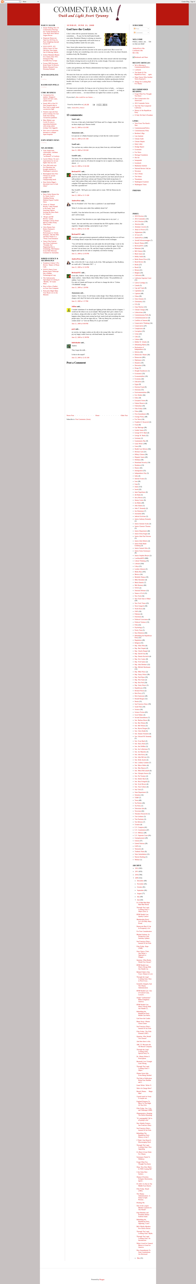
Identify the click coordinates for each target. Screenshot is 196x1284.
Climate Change (140, 310)
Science (137, 709)
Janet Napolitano (140, 492)
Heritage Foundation (141, 155)
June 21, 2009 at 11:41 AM (80, 229)
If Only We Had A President (144, 115)
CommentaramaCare (141, 318)
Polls (136, 625)
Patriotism (138, 617)
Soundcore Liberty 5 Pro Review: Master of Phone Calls (51, 265)
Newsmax (138, 171)
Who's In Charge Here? (144, 1088)
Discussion (138, 365)
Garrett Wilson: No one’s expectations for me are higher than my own (51, 161)
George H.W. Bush (141, 433)
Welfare (137, 860)
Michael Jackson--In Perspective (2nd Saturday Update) (143, 936)
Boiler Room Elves (141, 259)
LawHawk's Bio (138, 50)
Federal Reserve (140, 403)
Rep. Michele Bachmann (142, 667)
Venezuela (138, 849)
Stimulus (137, 795)
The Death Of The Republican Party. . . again (143, 73)
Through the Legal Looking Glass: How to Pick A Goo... (144, 979)
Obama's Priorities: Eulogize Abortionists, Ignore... (145, 1179)
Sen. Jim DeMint (140, 746)
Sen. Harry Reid (140, 744)
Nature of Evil (139, 593)
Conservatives (139, 326)
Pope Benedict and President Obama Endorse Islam (143, 1214)
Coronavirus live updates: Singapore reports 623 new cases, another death (50, 98)
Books (137, 264)
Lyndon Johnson (140, 569)
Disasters (137, 363)
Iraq (136, 484)
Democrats (138, 357)
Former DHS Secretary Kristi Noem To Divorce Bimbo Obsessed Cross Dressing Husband (51, 66)
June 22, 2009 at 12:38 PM (80, 337)
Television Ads (139, 808)
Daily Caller (138, 144)
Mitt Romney (139, 585)
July (138, 897)
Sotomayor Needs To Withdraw (143, 1158)
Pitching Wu (141, 1203)
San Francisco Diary (141, 704)
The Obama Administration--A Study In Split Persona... (143, 1196)
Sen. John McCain (140, 757)
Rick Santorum (139, 696)
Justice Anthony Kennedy (143, 519)
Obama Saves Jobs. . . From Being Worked (144, 1074)
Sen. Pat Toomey (140, 776)
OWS (136, 611)
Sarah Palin (138, 707)
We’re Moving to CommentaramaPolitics (142, 66)
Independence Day (140, 473)
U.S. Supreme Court (141, 835)
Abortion (137, 224)
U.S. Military (139, 833)
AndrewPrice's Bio (139, 48)
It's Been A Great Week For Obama (144, 1153)
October (140, 887)
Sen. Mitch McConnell (142, 771)
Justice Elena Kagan (141, 534)
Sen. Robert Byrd (140, 779)
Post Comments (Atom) (83, 419)
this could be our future (84, 97)
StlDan (74, 306)
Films (136, 411)
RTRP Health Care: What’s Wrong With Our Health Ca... (144, 1006)
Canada (137, 285)
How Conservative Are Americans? (142, 99)
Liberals (137, 563)
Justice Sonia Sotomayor (142, 551)
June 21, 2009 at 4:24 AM (80, 127)
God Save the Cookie (143, 1018)
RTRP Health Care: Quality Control (143, 915)
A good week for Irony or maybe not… (144, 1097)
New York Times (140, 603)
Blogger (101, 1279)
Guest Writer (139, 444)
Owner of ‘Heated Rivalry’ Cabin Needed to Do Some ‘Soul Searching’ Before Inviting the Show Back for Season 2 (50, 209)
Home (97, 415)
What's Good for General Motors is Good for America (145, 1245)
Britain (137, 270)
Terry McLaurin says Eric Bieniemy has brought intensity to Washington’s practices (50, 168)
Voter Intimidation (140, 854)
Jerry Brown (139, 497)
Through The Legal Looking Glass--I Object (143, 1068)
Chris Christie (139, 299)
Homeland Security (141, 462)
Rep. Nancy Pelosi (140, 674)
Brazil (136, 267)
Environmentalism (140, 392)
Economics (138, 373)
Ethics (137, 398)
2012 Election (139, 221)
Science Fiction (140, 712)
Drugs (136, 368)
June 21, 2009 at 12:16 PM (80, 267)
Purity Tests (138, 630)
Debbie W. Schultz (141, 342)
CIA (136, 304)
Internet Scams (139, 479)
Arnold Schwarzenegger (142, 240)
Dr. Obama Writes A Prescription (143, 1057)
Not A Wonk (139, 174)
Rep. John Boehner (141, 664)
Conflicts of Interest (141, 320)
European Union (140, 400)
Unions (137, 841)
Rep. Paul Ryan (140, 677)
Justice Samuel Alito (141, 548)
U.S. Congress (139, 827)
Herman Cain (139, 452)
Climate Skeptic (140, 141)
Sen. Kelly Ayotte (140, 760)
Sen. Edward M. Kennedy (143, 736)
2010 (137, 875)
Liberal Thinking (140, 561)
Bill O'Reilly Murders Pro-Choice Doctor (144, 1227)
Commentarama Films (142, 130)
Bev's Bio (136, 53)
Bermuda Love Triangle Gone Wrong (144, 1062)
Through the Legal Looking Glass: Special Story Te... (143, 1051)
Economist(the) (140, 376)
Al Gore (137, 235)
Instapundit (138, 160)
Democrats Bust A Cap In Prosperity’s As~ (144, 927)
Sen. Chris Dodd (140, 731)
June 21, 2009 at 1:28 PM (80, 287)
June (138, 900)
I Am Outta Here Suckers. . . (142, 1173)
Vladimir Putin (139, 851)
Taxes (136, 800)
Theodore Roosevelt (141, 814)
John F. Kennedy (140, 508)
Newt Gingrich (139, 606)
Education (138, 381)
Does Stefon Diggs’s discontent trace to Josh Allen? (50, 184)
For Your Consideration (144, 931)
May (138, 1258)
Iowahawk (138, 163)
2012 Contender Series (142, 103)
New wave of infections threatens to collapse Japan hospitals (50, 132)
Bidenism (138, 248)
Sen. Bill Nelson (140, 726)
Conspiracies (139, 328)
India (136, 476)
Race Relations (139, 633)
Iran (136, 481)
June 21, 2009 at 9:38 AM (80, 150)
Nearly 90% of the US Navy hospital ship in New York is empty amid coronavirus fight (51, 106)
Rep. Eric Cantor (140, 659)
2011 (137, 871)
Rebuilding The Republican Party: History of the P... (143, 1135)
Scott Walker (139, 715)
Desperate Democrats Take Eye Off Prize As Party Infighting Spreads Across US (51, 41)
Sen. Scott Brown (140, 784)
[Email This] (98, 105)
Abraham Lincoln (140, 227)
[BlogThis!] (100, 105)
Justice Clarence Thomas (142, 526)
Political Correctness (141, 619)
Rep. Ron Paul (139, 682)
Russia (137, 701)
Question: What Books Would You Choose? (144, 961)
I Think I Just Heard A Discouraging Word (144, 1141)
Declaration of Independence (139, 348)
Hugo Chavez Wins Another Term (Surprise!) (143, 78)
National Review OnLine (143, 168)
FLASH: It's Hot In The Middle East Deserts (144, 1185)
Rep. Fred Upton (140, 662)
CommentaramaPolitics (142, 128)
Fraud (136, 425)
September (140, 890)
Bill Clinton (138, 251)
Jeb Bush (137, 495)
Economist (138, 149)
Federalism (138, 406)
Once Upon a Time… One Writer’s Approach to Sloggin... (143, 954)
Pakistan (137, 614)
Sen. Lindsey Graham (142, 762)
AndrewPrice (76, 108)
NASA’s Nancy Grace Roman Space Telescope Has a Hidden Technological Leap (51, 272)
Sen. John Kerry (140, 754)
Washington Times (141, 184)
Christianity (138, 301)
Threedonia (138, 179)
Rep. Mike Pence (140, 672)
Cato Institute (139, 136)
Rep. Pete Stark (140, 680)
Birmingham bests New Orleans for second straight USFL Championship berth (50, 176)
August (139, 893)
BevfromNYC (76, 171)
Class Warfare (139, 307)
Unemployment (140, 838)
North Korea (139, 609)
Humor (82, 108)
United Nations (139, 843)
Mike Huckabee (140, 580)
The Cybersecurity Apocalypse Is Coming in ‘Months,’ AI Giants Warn (51, 281)
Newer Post (70, 415)
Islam (136, 487)
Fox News (138, 152)
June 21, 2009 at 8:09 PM (80, 323)
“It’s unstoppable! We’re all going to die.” (144, 1119)
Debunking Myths (140, 345)
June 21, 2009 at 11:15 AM (80, 195)
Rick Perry (138, 693)
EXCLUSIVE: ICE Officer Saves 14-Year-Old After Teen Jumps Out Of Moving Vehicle (50, 49)
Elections (138, 390)
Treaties (137, 824)
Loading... (44, 79)
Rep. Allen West (140, 645)
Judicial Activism (140, 516)
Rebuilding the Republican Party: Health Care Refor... (144, 1013)
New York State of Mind (142, 599)
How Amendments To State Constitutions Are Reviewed (144, 1252)
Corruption (138, 331)
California (138, 275)
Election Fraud (139, 387)
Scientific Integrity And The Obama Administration (144, 986)
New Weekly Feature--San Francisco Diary (144, 1124)
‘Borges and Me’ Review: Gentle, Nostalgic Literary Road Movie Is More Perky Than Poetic (51, 220)
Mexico (137, 574)
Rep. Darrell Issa (140, 654)
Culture (137, 339)
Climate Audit (139, 139)
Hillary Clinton (139, 454)
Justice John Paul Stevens (143, 536)
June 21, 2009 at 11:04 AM (80, 166)
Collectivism (139, 312)
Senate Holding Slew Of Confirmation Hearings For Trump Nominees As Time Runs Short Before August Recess (51, 31)
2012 (137, 868)
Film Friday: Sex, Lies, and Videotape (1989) (144, 1109)
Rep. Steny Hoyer (140, 685)
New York (138, 596)
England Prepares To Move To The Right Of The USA (144, 1103)
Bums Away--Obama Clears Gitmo (143, 1022)
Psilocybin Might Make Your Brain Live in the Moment (50, 293)
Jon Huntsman (139, 511)
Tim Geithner (139, 816)
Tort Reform (139, 822)
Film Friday (138, 408)
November (140, 884)
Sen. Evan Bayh (140, 741)
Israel (136, 489)
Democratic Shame (141, 355)
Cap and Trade (139, 288)
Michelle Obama (140, 577)
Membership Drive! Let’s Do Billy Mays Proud (144, 921)
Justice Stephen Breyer (142, 555)
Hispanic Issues (139, 457)
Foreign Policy (139, 417)
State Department (140, 792)
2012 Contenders (140, 219)
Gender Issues (139, 430)
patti (73, 329)
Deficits (137, 352)
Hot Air (137, 157)
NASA (137, 588)
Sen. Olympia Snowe (141, 773)
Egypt (136, 384)
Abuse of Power (140, 229)
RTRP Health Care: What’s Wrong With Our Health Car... (144, 967)
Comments (139, 33)
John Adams (138, 505)
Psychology (138, 627)
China (136, 296)
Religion (137, 643)
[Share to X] (102, 105)
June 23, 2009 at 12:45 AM (80, 357)
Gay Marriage (139, 427)
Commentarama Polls (141, 315)
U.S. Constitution (140, 830)
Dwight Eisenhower (141, 371)
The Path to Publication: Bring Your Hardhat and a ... (144, 1080)
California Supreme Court (143, 278)
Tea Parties (138, 803)
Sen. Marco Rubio (140, 765)
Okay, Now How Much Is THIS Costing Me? (144, 1168)
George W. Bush (140, 435)
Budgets (137, 273)
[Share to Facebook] (104, 105)
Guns (136, 446)
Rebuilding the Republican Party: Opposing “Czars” (143, 1221)
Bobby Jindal (139, 256)
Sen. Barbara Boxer (141, 720)
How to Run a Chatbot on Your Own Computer (51, 287)
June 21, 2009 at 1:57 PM (80, 301)
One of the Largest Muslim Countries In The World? (144, 1207)
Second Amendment (141, 717)
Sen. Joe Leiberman (141, 749)
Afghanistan (138, 232)
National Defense (140, 590)
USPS (136, 846)
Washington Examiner (142, 182)
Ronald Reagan (139, 699)
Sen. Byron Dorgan (141, 728)
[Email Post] (93, 104)
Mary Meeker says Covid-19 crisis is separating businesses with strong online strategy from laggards (50, 124)
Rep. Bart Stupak (140, 648)
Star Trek (138, 789)
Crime (137, 334)
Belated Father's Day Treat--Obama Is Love (145, 973)
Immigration (139, 470)
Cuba (136, 337)
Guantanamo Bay (140, 441)
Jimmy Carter (139, 500)
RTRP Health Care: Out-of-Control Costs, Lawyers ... (144, 993)
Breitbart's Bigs (140, 133)
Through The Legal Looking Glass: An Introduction (143, 1238)
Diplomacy (138, 360)
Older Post (124, 415)
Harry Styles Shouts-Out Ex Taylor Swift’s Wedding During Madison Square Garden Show (51, 198)
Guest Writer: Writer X (144, 1085)
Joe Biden (138, 503)
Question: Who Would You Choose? (144, 1037)
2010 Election (139, 216)
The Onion (138, 176)
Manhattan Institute (141, 166)
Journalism (138, 514)
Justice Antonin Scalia (142, 524)
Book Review (139, 262)
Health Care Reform (141, 449)
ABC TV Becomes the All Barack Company (144, 1045)
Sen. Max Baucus (140, 768)
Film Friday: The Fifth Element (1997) (144, 1032)
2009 (137, 878)
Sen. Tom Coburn (140, 787)
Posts (137, 29)
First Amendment (140, 414)
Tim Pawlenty (139, 819)
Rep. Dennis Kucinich (142, 656)
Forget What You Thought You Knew (144, 1163)
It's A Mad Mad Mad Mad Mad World (143, 903)
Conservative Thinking (142, 323)
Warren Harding (140, 857)
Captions (137, 293)
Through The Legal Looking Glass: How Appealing (144, 1147)
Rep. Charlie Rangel (141, 651)
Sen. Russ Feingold (141, 781)
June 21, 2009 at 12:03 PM (80, 253)
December (140, 881)
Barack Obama (139, 243)
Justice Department (141, 531)
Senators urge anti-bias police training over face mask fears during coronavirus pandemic (51, 114)
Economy (138, 379)
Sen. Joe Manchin (140, 752)
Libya (136, 566)
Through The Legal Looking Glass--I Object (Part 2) (143, 909)
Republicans (138, 688)
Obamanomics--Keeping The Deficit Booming (144, 1114)
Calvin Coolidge (140, 283)
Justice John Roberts (141, 541)
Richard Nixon (139, 691)
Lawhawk (138, 70)
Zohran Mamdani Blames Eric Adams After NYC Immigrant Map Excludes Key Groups (51, 57)
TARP (137, 797)
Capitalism (138, 291)
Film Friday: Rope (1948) (142, 947)
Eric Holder (138, 395)
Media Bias (138, 572)
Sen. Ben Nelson (140, 723)
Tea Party (138, 806)
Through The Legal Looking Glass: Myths (144, 1232)
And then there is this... (144, 1041)
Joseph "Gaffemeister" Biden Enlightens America (144, 999)
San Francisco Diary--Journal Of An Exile (144, 942)
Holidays (137, 460)
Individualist (76, 343)
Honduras (138, 465)
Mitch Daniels (139, 582)
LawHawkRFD (139, 558)
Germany (138, 438)
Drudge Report (139, 147)
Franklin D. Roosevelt (142, 422)
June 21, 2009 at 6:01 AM (80, 139)
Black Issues (138, 254)
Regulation (138, 640)
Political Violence (140, 622)
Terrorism (138, 811)
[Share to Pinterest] (106, 105)
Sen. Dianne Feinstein (142, 734)
